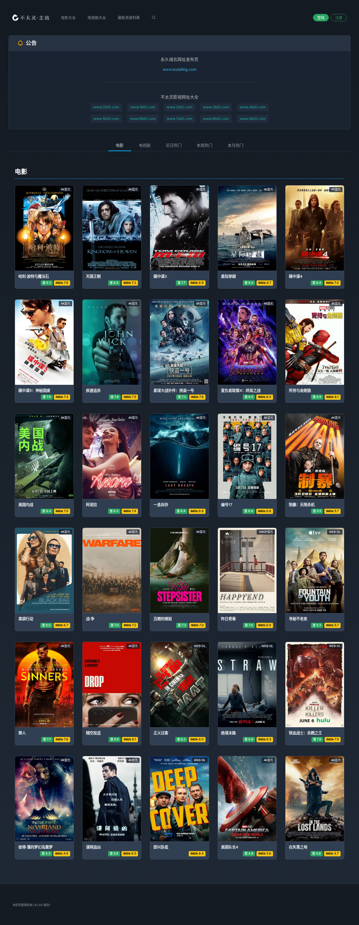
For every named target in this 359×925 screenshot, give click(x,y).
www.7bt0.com (179, 119)
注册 (338, 17)
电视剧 (145, 145)
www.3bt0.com (216, 107)
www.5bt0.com (106, 119)
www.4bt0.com (253, 107)
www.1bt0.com (142, 107)
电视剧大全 (97, 17)
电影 (120, 145)
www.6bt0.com (143, 119)
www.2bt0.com (179, 107)
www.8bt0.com (216, 119)
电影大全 (68, 17)
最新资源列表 (129, 17)
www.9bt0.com (253, 119)
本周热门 (204, 145)
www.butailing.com (180, 69)
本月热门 (235, 145)
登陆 (321, 17)
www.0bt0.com (106, 107)
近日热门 (174, 145)
